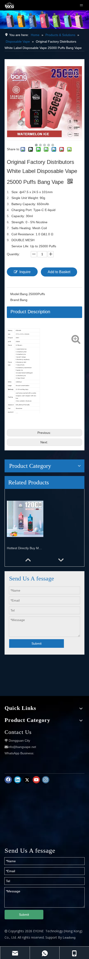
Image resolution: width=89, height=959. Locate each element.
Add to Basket (59, 272)
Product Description (30, 311)
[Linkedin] (17, 779)
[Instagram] (45, 779)
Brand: (15, 300)
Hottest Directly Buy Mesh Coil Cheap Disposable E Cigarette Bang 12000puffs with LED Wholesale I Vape (25, 548)
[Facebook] (8, 779)
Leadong (69, 937)
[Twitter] (27, 779)
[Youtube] (36, 779)
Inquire (25, 272)
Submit (36, 643)
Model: (15, 294)
